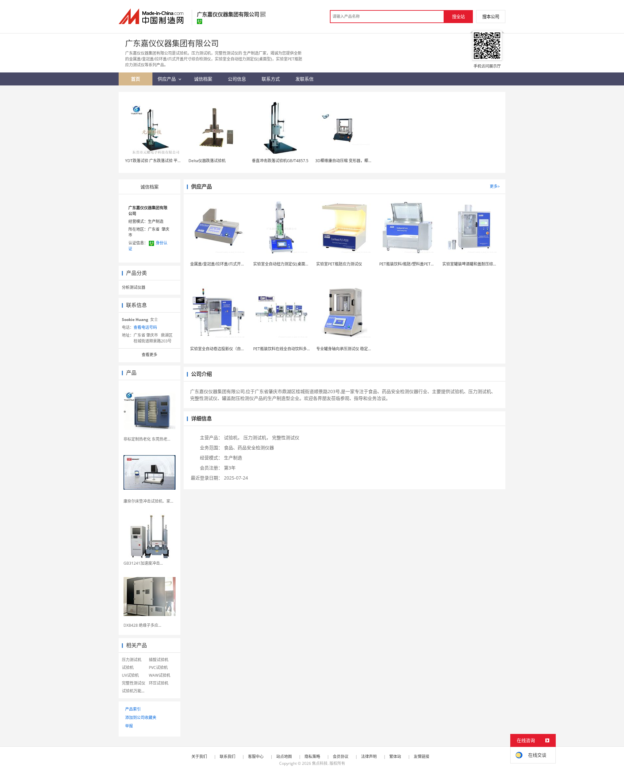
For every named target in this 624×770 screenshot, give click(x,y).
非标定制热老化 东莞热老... (147, 439)
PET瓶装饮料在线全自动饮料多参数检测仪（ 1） (295, 349)
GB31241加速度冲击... (143, 563)
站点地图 (284, 756)
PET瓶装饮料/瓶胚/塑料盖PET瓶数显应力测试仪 (420, 264)
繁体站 (395, 756)
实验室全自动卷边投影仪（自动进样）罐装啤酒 (231, 349)
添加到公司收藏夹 (140, 717)
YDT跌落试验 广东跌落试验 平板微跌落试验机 (165, 160)
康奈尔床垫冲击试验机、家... (148, 501)
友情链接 (421, 756)
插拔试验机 (158, 659)
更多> (495, 186)
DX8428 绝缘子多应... (142, 625)
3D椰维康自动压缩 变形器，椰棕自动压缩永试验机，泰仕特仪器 (371, 160)
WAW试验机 (159, 675)
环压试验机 (158, 683)
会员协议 (340, 756)
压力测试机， (257, 437)
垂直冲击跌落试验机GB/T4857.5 (280, 160)
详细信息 (201, 418)
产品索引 (133, 709)
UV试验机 (130, 675)
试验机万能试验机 (137, 691)
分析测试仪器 (133, 287)
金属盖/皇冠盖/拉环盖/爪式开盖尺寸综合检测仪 (231, 264)
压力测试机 (131, 659)
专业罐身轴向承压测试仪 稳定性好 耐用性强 (354, 349)
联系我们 (227, 756)
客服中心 (256, 756)
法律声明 (369, 756)
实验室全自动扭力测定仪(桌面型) (281, 264)
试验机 (128, 667)
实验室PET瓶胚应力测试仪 (339, 264)
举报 (129, 726)
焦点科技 (320, 763)
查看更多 (149, 354)
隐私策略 (312, 756)
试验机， (233, 437)
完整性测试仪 (133, 683)
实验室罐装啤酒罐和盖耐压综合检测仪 (475, 264)
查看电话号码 (145, 327)
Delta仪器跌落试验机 (207, 160)
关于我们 (199, 756)
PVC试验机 (158, 667)
